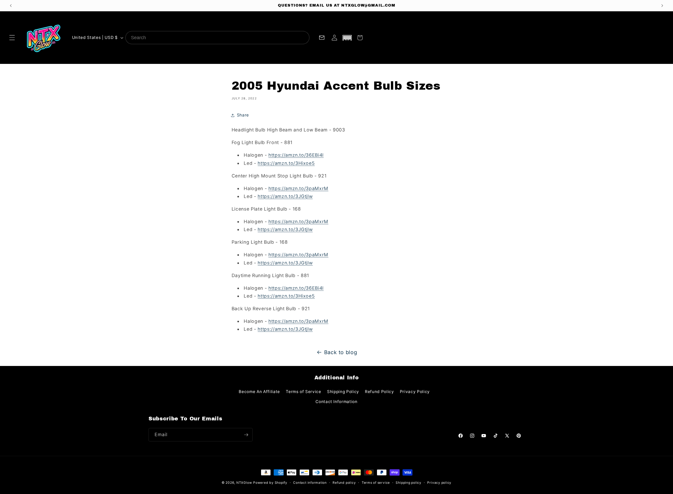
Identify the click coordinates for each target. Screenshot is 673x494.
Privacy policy (439, 483)
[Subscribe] (246, 435)
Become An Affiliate (259, 391)
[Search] (303, 37)
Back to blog (340, 352)
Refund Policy (379, 391)
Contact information (310, 483)
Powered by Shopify (270, 483)
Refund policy (344, 483)
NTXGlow (244, 483)
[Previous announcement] (11, 5)
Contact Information (336, 401)
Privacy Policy (415, 391)
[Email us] (321, 37)
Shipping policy (408, 483)
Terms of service (376, 483)
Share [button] (243, 115)
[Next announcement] (662, 5)
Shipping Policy (343, 391)
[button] (12, 37)
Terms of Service (303, 391)
